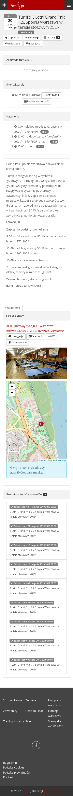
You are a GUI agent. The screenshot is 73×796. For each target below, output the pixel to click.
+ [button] (12, 386)
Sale (28, 721)
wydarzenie (13, 43)
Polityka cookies (13, 767)
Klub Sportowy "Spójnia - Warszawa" (30, 326)
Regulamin (10, 762)
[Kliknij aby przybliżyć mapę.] (40, 425)
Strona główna (12, 700)
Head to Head (34, 711)
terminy (52, 37)
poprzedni (13, 37)
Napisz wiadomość (38, 101)
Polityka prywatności (16, 772)
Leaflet (42, 460)
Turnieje (30, 700)
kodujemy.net (53, 791)
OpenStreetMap (58, 460)
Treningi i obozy (13, 721)
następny (30, 37)
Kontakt (8, 777)
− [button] (12, 392)
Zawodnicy (10, 711)
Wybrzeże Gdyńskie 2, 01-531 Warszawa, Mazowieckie (35, 330)
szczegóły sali (19, 342)
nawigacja (35, 43)
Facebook (37, 336)
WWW (51, 336)
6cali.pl (25, 791)
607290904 (52, 95)
